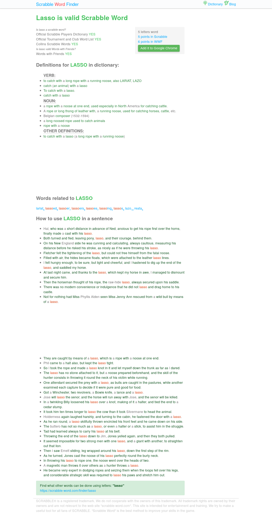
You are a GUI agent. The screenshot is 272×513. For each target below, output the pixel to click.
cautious (147, 243)
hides (74, 257)
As (45, 421)
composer (63, 115)
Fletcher (49, 253)
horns (175, 228)
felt (58, 253)
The (46, 372)
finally (47, 233)
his (141, 228)
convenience (86, 286)
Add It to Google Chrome (158, 48)
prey (87, 382)
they (154, 436)
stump (57, 406)
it (109, 368)
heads (134, 460)
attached (125, 257)
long (69, 80)
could (111, 253)
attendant (58, 382)
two (73, 392)
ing (106, 208)
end (86, 106)
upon (159, 282)
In (44, 401)
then (147, 436)
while (131, 377)
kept (120, 272)
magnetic (53, 465)
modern (70, 286)
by (170, 296)
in (116, 106)
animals (99, 120)
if (117, 248)
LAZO (137, 80)
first (154, 228)
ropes (99, 470)
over (161, 228)
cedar (47, 406)
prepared (124, 372)
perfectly (120, 455)
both (161, 436)
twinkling (56, 401)
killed (173, 397)
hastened (139, 262)
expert (73, 470)
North (122, 106)
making (122, 401)
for (143, 106)
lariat (40, 208)
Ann (129, 296)
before (61, 248)
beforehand (140, 372)
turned (56, 238)
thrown (98, 421)
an (55, 85)
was (60, 228)
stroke (91, 248)
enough (67, 262)
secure (55, 277)
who (53, 228)
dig (153, 262)
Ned (113, 228)
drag (158, 286)
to (44, 80)
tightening (74, 253)
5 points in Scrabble (152, 36)
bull (165, 296)
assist (151, 426)
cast (68, 233)
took (53, 368)
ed (51, 208)
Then (47, 282)
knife (108, 392)
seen (104, 296)
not (118, 253)
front (126, 421)
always (135, 243)
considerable (59, 475)
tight (110, 363)
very (64, 470)
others (93, 465)
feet (133, 421)
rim (166, 450)
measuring (163, 243)
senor (75, 397)
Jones (112, 436)
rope (76, 80)
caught (63, 358)
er (65, 208)
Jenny (120, 296)
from (143, 253)
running (95, 80)
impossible (67, 441)
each (62, 387)
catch (51, 80)
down (137, 368)
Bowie (99, 392)
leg (84, 450)
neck (104, 377)
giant (140, 441)
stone (74, 372)
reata (138, 208)
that (120, 286)
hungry (56, 262)
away (118, 397)
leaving (80, 238)
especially (106, 106)
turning (107, 416)
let (119, 368)
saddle (174, 282)
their (115, 238)
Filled (47, 257)
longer (78, 411)
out (45, 445)
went (112, 460)
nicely (106, 248)
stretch (147, 475)
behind (138, 238)
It (44, 411)
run (110, 397)
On (45, 243)
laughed (76, 416)
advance (98, 228)
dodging (88, 470)
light (100, 262)
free (124, 253)
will (53, 397)
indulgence (108, 286)
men (100, 441)
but (104, 253)
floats (96, 257)
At (45, 272)
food (137, 387)
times (69, 411)
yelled (121, 436)
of (76, 111)
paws (131, 475)
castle (47, 291)
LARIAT (125, 80)
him (63, 277)
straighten (175, 441)
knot (101, 368)
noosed (58, 120)
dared (175, 368)
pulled (170, 436)
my (74, 267)
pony (90, 238)
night (57, 272)
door (159, 416)
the (168, 228)
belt (117, 431)
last (50, 272)
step (150, 450)
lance (121, 392)
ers (78, 208)
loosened (77, 401)
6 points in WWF (150, 41)
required (103, 475)
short (71, 228)
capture (72, 387)
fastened (143, 416)
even (111, 426)
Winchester (61, 392)
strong (91, 441)
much (82, 426)
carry (86, 431)
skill (166, 372)
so (75, 426)
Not (46, 296)
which (106, 257)
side (78, 243)
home (166, 286)
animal (63, 85)
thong (69, 111)
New (57, 243)
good (124, 387)
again (65, 416)
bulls (118, 382)
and (64, 238)
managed (159, 272)
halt (68, 363)
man (64, 465)
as (99, 248)
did (130, 286)
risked (76, 248)
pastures (154, 382)
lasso (83, 85)
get (136, 228)
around (106, 450)
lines (165, 257)
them (147, 238)
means (178, 296)
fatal (156, 253)
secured (149, 282)
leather (83, 111)
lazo (129, 208)
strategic (76, 475)
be (80, 262)
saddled (65, 267)
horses (154, 111)
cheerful (116, 262)
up (158, 262)
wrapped (93, 450)
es (92, 208)
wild (159, 296)
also (116, 80)
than (112, 411)
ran (55, 421)
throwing (137, 248)
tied (157, 401)
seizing (116, 470)
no (62, 286)
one (80, 106)
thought (78, 282)
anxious (123, 228)
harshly (88, 416)
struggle (177, 426)
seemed (52, 441)
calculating (120, 243)
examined (50, 387)
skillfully (86, 421)
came (66, 272)
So (45, 368)
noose (106, 80)
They (47, 358)
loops (149, 470)
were (126, 248)
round (90, 377)
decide (88, 387)
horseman (65, 282)
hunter (48, 377)
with (59, 80)
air (61, 257)
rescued (139, 296)
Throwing (50, 436)
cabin (126, 416)
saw (57, 450)
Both (46, 238)
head (151, 411)
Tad (46, 431)
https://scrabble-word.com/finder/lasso (68, 490)
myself (127, 368)
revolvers (83, 392)
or (55, 111)
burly (146, 455)
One (46, 382)
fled (70, 238)
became (85, 257)
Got (46, 392)
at (74, 106)
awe (146, 272)
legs (175, 470)
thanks (83, 272)
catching (151, 106)
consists (60, 377)
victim (122, 377)
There (47, 286)
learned (61, 431)
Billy (67, 401)
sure (86, 262)
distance (81, 228)
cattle (163, 106)
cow (105, 411)
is (110, 358)
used (94, 106)
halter (142, 401)
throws (73, 465)
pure (110, 387)
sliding (75, 450)
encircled (110, 421)
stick (137, 426)
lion (58, 445)
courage (125, 238)
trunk (151, 368)
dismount (177, 272)
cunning (99, 243)
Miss (76, 296)
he (83, 243)
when (135, 470)
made (57, 233)
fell (156, 470)
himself (133, 253)
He (45, 470)
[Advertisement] (114, 164)
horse (82, 267)
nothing (59, 296)
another (177, 382)
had (69, 296)
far (162, 368)
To (45, 90)
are (54, 358)
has (61, 372)
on (168, 421)
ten (62, 411)
